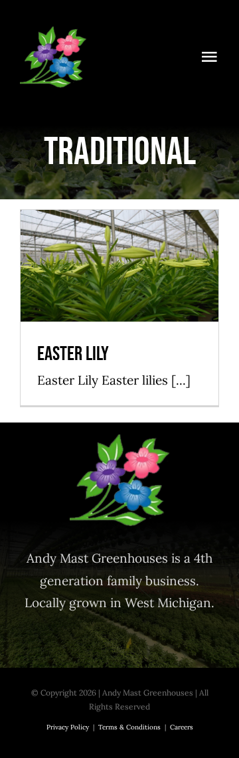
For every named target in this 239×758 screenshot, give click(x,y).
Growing (119, 291)
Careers (181, 727)
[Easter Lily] (119, 266)
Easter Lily (119, 243)
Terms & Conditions (129, 727)
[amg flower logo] (53, 33)
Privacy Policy (67, 727)
